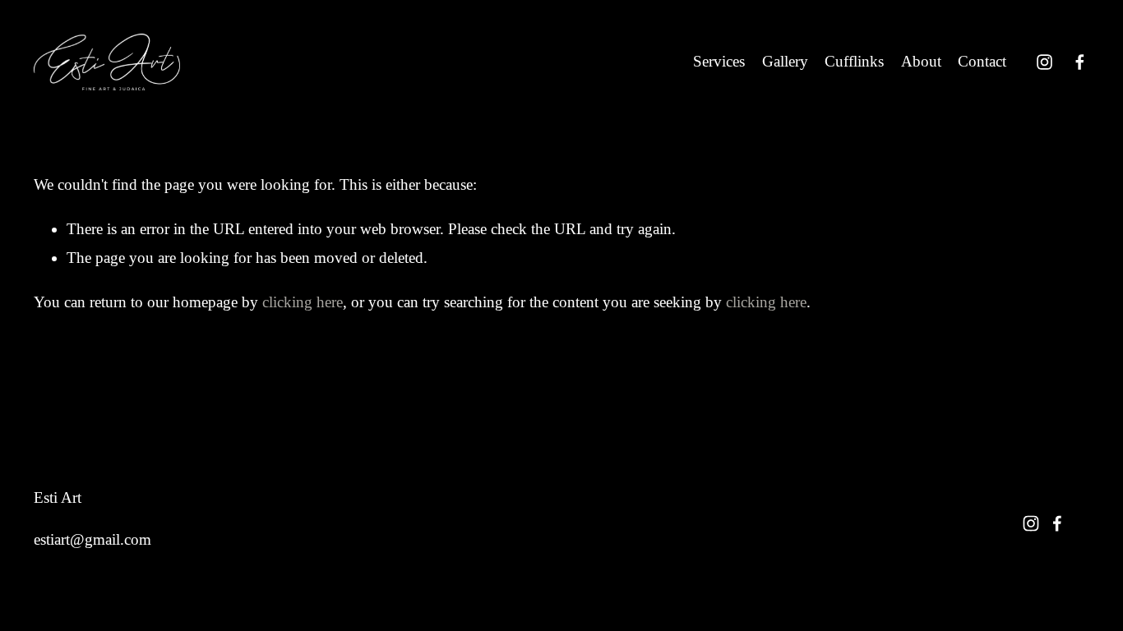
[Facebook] (1079, 62)
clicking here (302, 302)
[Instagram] (1044, 62)
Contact (982, 61)
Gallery (785, 61)
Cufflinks (854, 61)
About (921, 61)
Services (719, 61)
